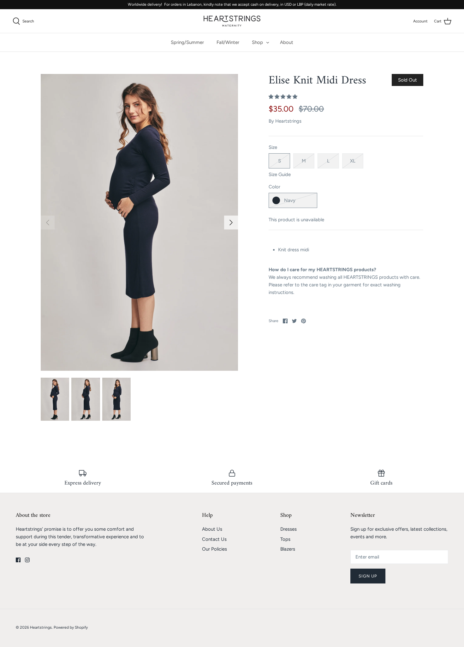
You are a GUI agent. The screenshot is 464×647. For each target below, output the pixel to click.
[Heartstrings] (232, 21)
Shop (257, 42)
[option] (139, 222)
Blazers (287, 549)
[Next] (231, 222)
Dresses (288, 529)
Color (274, 187)
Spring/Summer (187, 42)
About (286, 42)
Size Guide (280, 174)
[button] (284, 97)
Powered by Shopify (71, 627)
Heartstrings (288, 121)
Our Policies (214, 549)
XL (352, 161)
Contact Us (214, 539)
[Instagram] (27, 560)
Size (273, 147)
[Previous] (48, 222)
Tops (285, 539)
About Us (212, 529)
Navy (289, 200)
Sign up (368, 576)
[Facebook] (18, 560)
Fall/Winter (228, 42)
